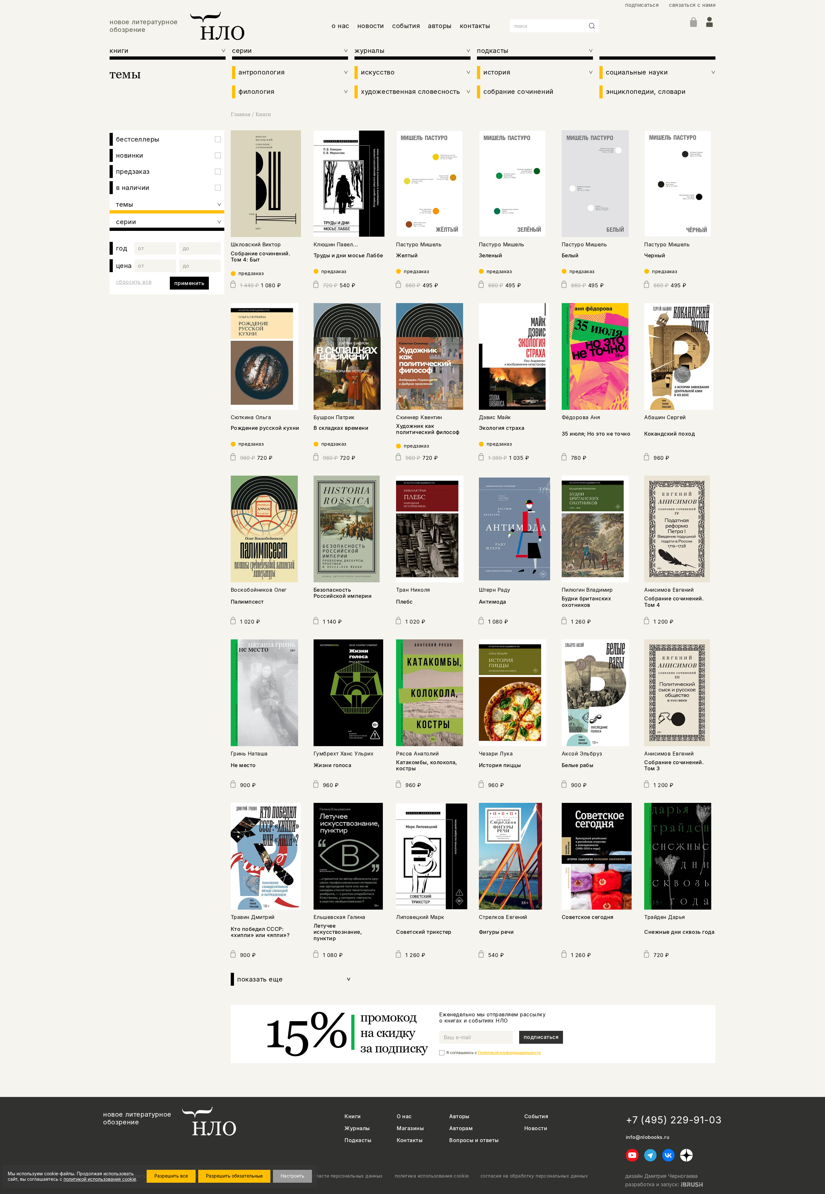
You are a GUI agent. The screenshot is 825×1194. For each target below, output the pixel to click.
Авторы (459, 1116)
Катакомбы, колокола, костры (426, 765)
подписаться (642, 5)
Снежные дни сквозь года (679, 932)
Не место (243, 765)
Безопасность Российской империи (343, 593)
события (406, 26)
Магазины (410, 1128)
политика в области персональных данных (333, 1176)
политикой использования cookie (99, 1179)
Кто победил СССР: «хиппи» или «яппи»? (260, 932)
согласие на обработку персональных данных (534, 1176)
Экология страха (501, 428)
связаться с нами (692, 5)
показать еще (294, 979)
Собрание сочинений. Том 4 (674, 601)
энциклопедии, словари (646, 91)
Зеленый (490, 255)
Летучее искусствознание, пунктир (338, 932)
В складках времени (341, 428)
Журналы (357, 1128)
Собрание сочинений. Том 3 (674, 765)
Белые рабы (578, 765)
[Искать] (592, 26)
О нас (404, 1116)
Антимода (492, 601)
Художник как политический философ (428, 429)
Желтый (407, 255)
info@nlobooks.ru (647, 1137)
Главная (240, 114)
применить (189, 283)
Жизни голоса (333, 765)
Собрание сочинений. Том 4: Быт (260, 256)
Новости (535, 1128)
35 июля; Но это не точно (596, 433)
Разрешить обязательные (234, 1176)
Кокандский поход (669, 433)
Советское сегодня (588, 917)
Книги (263, 114)
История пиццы (500, 765)
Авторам (461, 1128)
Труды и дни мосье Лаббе (348, 255)
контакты (475, 26)
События (536, 1116)
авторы (440, 26)
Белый (570, 255)
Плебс (404, 601)
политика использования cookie (432, 1176)
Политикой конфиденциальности (509, 1052)
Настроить (292, 1176)
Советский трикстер (423, 932)
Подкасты (358, 1140)
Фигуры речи (496, 932)
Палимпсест (247, 601)
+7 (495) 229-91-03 (674, 1120)
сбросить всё (134, 282)
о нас (340, 26)
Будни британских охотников (586, 601)
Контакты (409, 1140)
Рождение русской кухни (265, 428)
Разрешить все (171, 1176)
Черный (654, 255)
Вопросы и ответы (474, 1140)
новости (370, 26)
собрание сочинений (518, 91)
